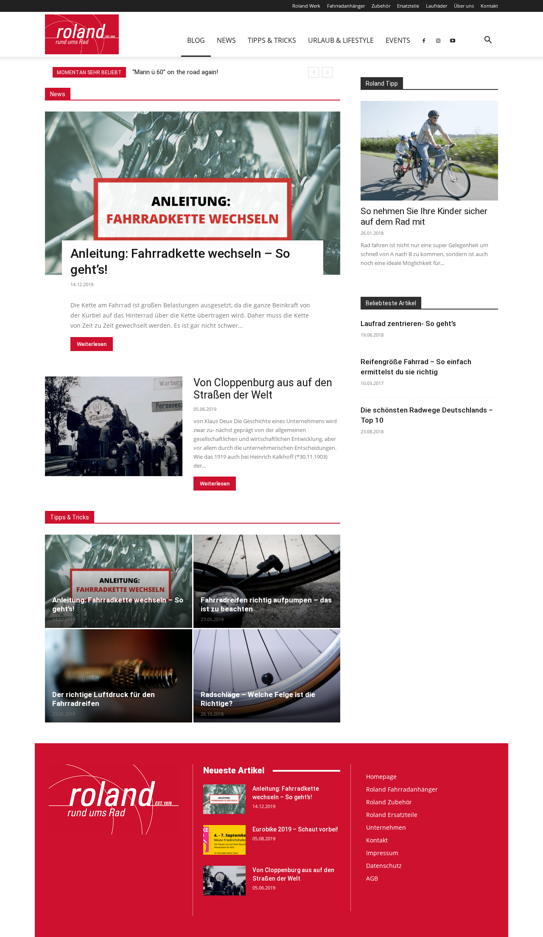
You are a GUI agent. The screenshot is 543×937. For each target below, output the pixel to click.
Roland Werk (306, 6)
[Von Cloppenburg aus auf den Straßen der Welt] (113, 426)
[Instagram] (438, 40)
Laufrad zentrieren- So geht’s (408, 323)
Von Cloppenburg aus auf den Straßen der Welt (262, 388)
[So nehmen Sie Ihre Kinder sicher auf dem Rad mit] (429, 151)
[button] (488, 41)
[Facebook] (423, 40)
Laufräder (436, 6)
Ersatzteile (408, 6)
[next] (327, 72)
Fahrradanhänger (346, 6)
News (226, 40)
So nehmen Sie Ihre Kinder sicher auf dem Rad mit (424, 216)
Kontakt (489, 6)
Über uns (464, 6)
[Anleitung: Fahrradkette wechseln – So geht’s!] (192, 193)
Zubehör (381, 6)
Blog (196, 40)
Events (398, 40)
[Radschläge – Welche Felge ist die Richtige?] (267, 675)
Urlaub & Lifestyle (341, 40)
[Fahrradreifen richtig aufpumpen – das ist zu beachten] (267, 581)
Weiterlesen (91, 344)
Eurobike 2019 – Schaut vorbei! (295, 829)
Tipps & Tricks (272, 40)
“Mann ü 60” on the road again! (175, 72)
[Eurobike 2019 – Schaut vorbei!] (224, 840)
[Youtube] (452, 40)
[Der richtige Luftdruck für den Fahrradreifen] (118, 675)
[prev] (313, 72)
